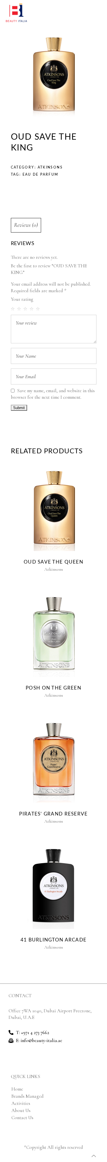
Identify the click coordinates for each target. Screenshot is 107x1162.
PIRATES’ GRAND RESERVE (53, 814)
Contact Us (22, 1118)
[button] (100, 13)
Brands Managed (27, 1096)
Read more (52, 508)
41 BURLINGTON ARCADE (54, 939)
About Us (21, 1110)
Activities (20, 1103)
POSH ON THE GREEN (53, 688)
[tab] (53, 225)
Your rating (22, 299)
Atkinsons (50, 167)
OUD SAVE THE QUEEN (53, 562)
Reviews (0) (26, 225)
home (17, 1089)
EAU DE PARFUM (40, 174)
